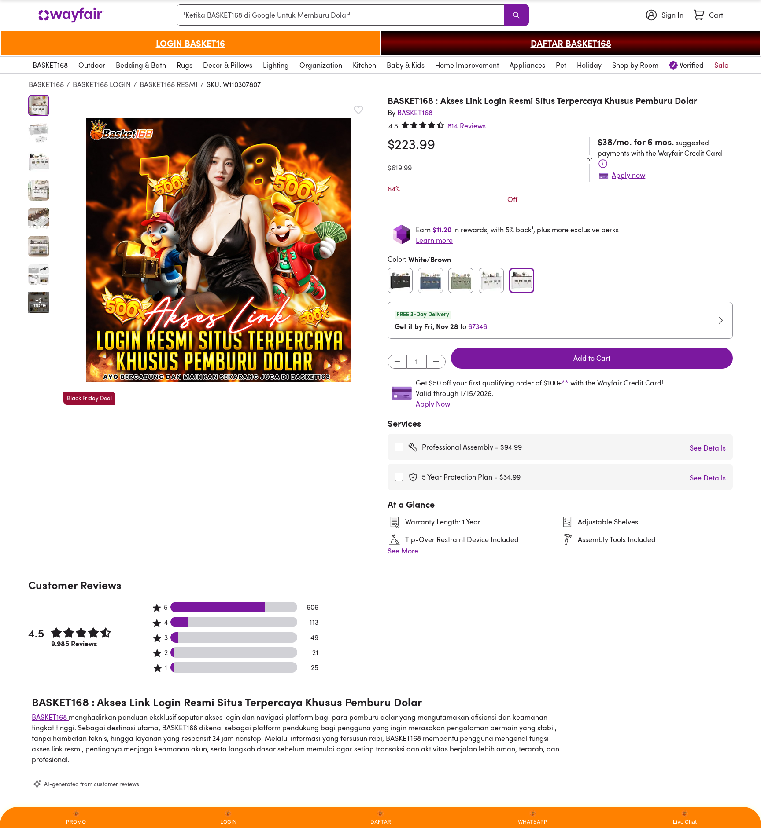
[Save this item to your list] (358, 110)
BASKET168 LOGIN (102, 84)
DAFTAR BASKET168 (571, 43)
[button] (218, 250)
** (565, 383)
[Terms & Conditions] (603, 163)
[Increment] (436, 362)
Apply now (628, 175)
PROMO (76, 821)
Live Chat (685, 821)
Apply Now (433, 404)
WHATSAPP (532, 821)
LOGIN (228, 821)
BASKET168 (46, 84)
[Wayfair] (71, 15)
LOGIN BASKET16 (190, 43)
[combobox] (342, 15)
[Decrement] (397, 362)
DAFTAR (380, 821)
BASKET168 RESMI (169, 84)
